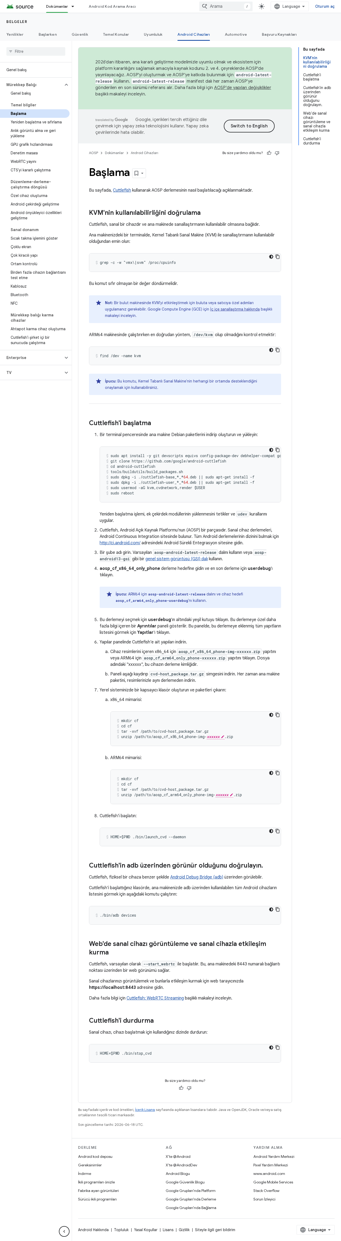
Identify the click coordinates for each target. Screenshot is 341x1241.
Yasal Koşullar (145, 1230)
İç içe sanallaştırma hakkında (235, 309)
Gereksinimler (90, 1165)
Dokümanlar (57, 6)
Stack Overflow (266, 1190)
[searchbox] (35, 51)
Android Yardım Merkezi (273, 1156)
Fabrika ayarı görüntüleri (98, 1190)
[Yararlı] (269, 153)
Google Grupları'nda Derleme (191, 1199)
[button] (31, 84)
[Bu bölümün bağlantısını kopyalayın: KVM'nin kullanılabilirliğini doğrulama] (206, 213)
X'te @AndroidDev (181, 1165)
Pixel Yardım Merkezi (270, 1165)
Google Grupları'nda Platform (191, 1190)
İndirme (84, 1173)
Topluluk (121, 1230)
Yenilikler (15, 34)
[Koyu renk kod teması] (271, 256)
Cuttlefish (122, 190)
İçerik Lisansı (145, 1109)
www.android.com (269, 1173)
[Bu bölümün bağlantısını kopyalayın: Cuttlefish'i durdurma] (159, 1021)
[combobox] (226, 6)
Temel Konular (116, 34)
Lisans (168, 1230)
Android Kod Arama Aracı (112, 6)
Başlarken (48, 34)
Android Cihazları (193, 34)
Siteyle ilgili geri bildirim (215, 1230)
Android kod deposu (95, 1156)
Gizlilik (184, 1230)
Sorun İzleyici (264, 1199)
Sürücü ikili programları (97, 1199)
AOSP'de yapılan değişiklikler (242, 87)
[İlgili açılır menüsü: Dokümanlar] (75, 6)
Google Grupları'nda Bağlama (191, 1207)
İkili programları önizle (96, 1182)
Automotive (236, 34)
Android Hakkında (93, 1230)
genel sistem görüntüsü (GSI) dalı (176, 559)
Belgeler (16, 21)
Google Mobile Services (273, 1182)
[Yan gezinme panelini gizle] (64, 1231)
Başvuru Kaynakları (279, 34)
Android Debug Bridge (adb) (196, 877)
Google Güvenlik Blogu (185, 1182)
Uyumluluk (153, 34)
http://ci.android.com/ (120, 543)
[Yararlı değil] (277, 153)
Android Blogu (178, 1173)
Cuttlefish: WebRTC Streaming (155, 998)
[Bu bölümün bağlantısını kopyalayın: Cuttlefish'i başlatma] (156, 423)
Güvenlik (80, 34)
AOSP (93, 153)
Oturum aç (325, 6)
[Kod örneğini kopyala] (277, 256)
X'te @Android (178, 1156)
